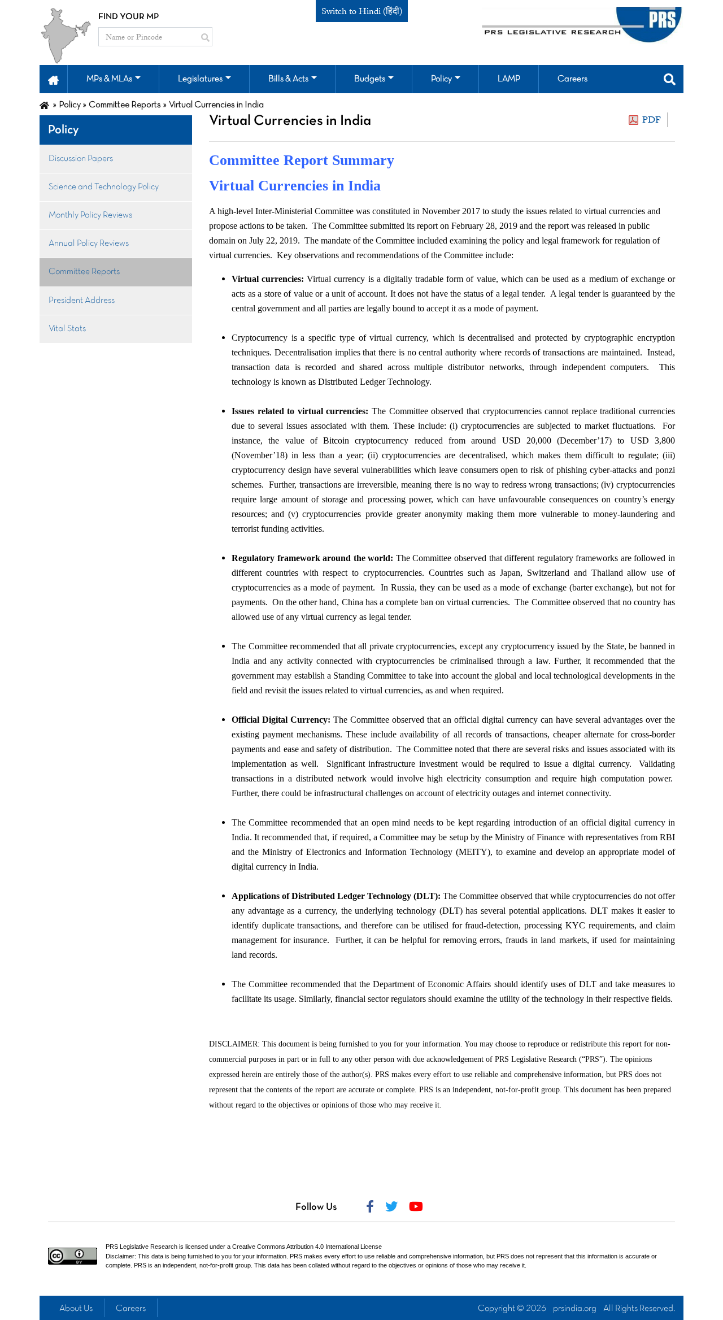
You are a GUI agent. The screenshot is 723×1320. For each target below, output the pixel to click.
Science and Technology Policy (104, 187)
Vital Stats (67, 329)
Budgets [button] (369, 79)
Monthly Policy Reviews (90, 215)
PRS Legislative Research (141, 1246)
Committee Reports (84, 272)
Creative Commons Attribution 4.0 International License (307, 1246)
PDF (651, 119)
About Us (76, 1309)
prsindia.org (574, 1309)
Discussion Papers (81, 159)
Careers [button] (572, 79)
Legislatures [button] (200, 79)
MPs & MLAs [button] (109, 79)
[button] (53, 79)
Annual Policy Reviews (89, 244)
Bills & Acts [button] (288, 79)
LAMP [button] (509, 79)
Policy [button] (441, 79)
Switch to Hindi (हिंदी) (361, 11)
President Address (82, 301)
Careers (131, 1309)
